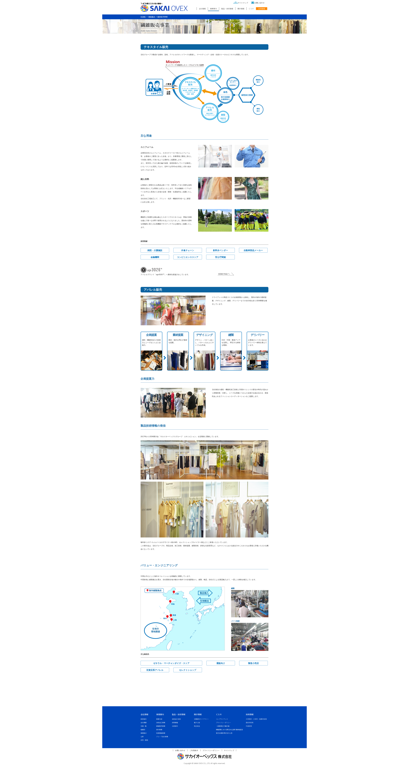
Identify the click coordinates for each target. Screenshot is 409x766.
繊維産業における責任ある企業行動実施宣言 (229, 729)
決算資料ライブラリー (201, 719)
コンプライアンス (222, 719)
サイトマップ (243, 2)
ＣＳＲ (251, 8)
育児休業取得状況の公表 (224, 733)
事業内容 (159, 719)
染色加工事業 (160, 722)
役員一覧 (144, 726)
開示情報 (241, 8)
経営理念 (144, 719)
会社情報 (202, 8)
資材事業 (159, 729)
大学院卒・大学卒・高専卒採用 (256, 719)
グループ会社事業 (162, 736)
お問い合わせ (259, 2)
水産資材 (175, 726)
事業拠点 (144, 733)
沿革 (142, 736)
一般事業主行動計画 (222, 726)
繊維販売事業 (160, 726)
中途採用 (249, 726)
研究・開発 (144, 740)
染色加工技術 (176, 719)
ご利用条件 (194, 750)
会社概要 (144, 722)
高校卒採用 (249, 722)
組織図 (143, 729)
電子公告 (197, 722)
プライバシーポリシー (223, 722)
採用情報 (261, 8)
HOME (143, 17)
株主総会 (197, 726)
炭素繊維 (175, 722)
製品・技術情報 (227, 8)
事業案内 (213, 8)
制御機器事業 (160, 733)
